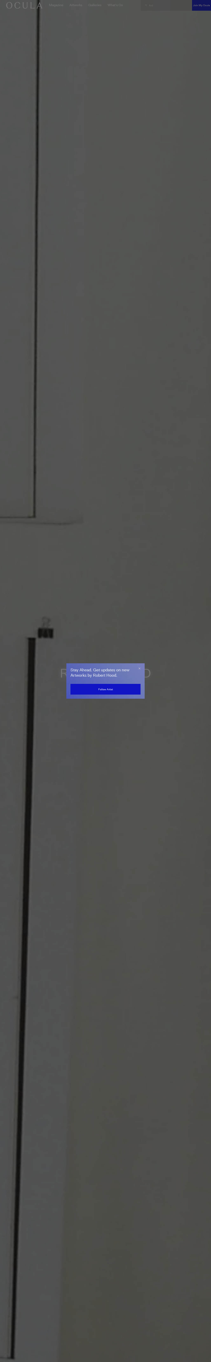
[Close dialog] (139, 668)
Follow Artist (105, 689)
